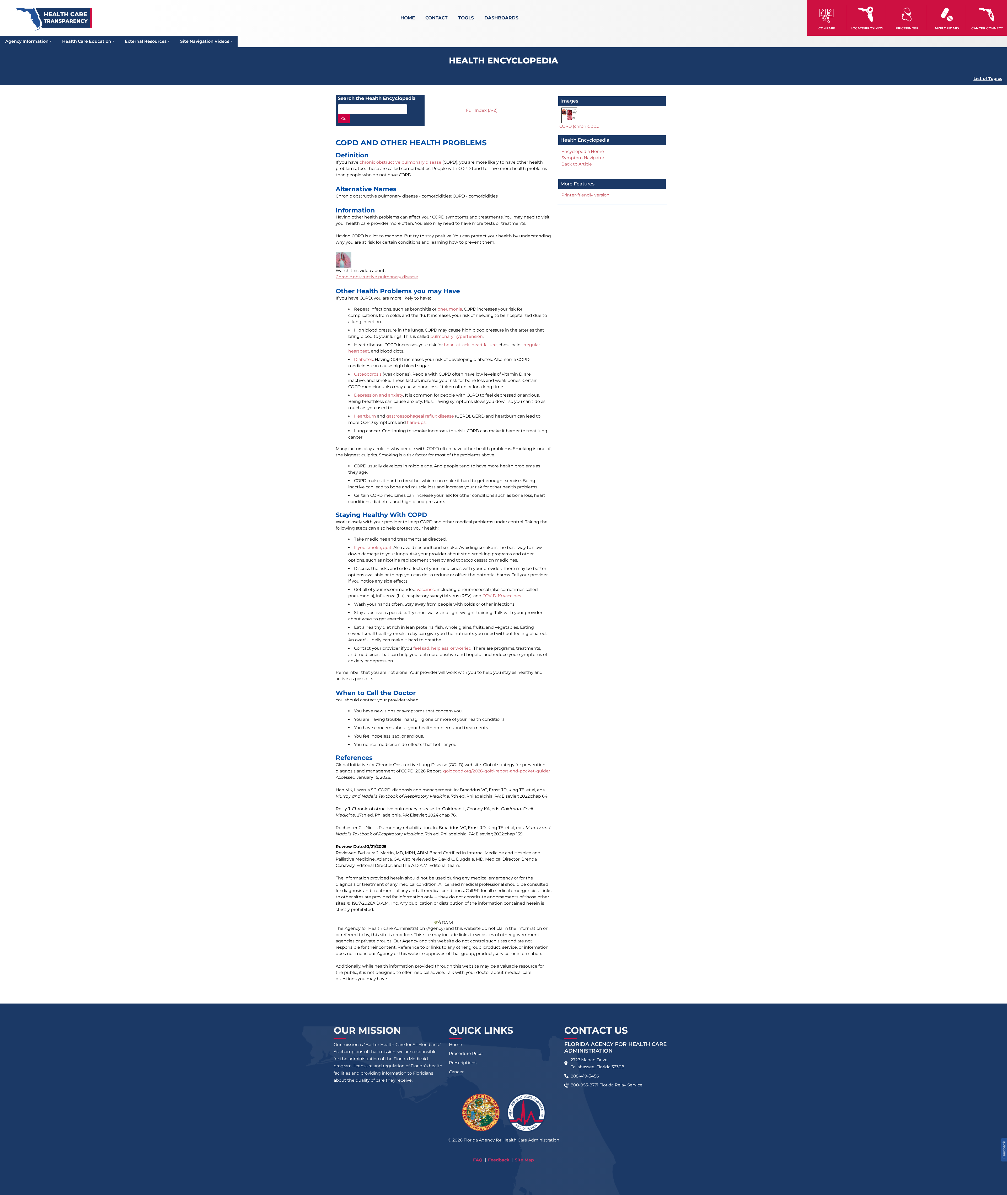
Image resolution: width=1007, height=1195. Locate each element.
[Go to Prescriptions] (947, 14)
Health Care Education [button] (86, 41)
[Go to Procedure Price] (907, 14)
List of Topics (987, 78)
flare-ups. (416, 422)
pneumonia (449, 309)
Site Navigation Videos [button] (204, 41)
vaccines (426, 589)
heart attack (457, 344)
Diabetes (363, 359)
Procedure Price (466, 1053)
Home (407, 17)
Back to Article (576, 164)
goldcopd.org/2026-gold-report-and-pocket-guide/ (496, 771)
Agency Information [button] (27, 41)
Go (343, 118)
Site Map (524, 1159)
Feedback (498, 1159)
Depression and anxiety (378, 395)
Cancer (456, 1071)
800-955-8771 (584, 1084)
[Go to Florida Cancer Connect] (987, 17)
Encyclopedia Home (582, 151)
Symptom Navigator (582, 157)
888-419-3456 (585, 1076)
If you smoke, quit (373, 547)
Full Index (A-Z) (481, 110)
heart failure (484, 344)
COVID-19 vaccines (502, 595)
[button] (827, 17)
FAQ (478, 1159)
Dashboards (501, 17)
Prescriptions (462, 1062)
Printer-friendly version (585, 195)
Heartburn (365, 416)
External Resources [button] (146, 41)
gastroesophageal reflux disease (420, 416)
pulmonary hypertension (456, 336)
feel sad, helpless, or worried (442, 648)
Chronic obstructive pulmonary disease (377, 276)
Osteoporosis (368, 374)
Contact (436, 17)
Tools (466, 17)
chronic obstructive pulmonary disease (400, 162)
